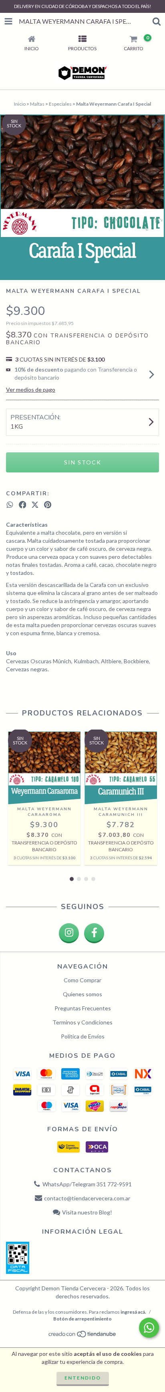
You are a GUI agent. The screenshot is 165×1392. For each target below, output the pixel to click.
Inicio (20, 104)
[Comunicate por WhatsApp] (149, 1328)
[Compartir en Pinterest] (47, 505)
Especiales (60, 104)
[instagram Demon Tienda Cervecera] (69, 933)
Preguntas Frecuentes (82, 1008)
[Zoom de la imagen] (156, 123)
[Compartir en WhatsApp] (10, 505)
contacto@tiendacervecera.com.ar (87, 1198)
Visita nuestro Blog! (87, 1212)
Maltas (37, 104)
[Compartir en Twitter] (35, 505)
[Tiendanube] (83, 1336)
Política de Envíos (83, 1036)
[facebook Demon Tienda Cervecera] (94, 933)
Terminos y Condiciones (82, 1022)
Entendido (82, 1378)
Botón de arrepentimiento (82, 1319)
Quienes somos (82, 994)
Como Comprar (82, 980)
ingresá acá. (133, 1312)
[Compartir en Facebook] (22, 505)
